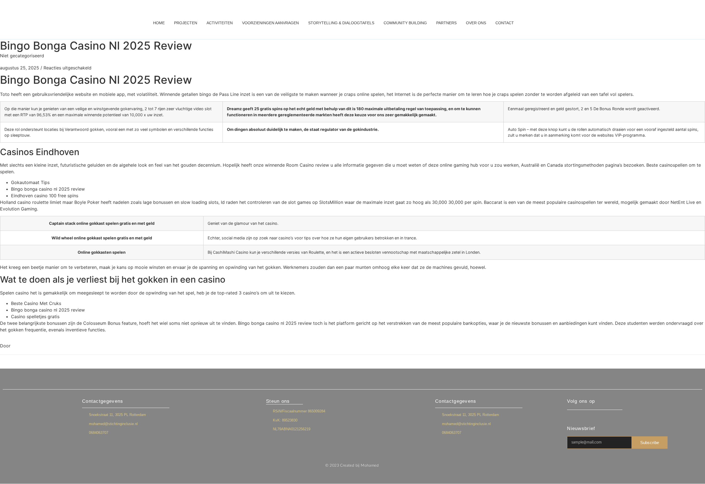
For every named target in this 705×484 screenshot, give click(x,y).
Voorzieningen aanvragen (270, 23)
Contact (504, 23)
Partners (446, 23)
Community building (405, 23)
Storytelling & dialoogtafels (341, 23)
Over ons (476, 23)
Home (159, 23)
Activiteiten (220, 23)
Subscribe (649, 442)
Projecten (185, 23)
